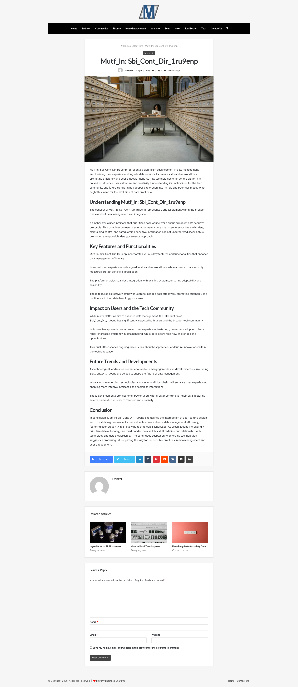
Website (155, 634)
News (177, 28)
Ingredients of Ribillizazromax (105, 546)
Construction (101, 28)
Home (74, 28)
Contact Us (216, 28)
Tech (203, 28)
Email (94, 634)
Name (94, 621)
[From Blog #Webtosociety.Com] (190, 532)
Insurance (155, 28)
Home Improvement (136, 28)
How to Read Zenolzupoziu (145, 546)
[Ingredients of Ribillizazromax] (108, 532)
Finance (117, 28)
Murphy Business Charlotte (111, 680)
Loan (167, 28)
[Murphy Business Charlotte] (149, 11)
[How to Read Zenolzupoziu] (149, 532)
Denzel (127, 70)
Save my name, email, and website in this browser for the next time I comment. (136, 647)
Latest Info (137, 45)
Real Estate (190, 28)
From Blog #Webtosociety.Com (189, 546)
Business (86, 28)
